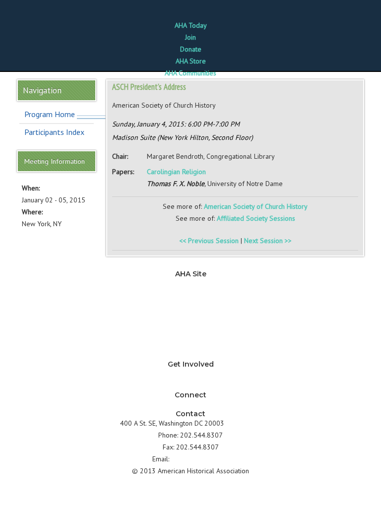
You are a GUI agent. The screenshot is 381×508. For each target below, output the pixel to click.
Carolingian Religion (176, 171)
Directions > (243, 423)
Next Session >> (268, 240)
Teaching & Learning (190, 295)
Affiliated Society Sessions (256, 218)
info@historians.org (200, 458)
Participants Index (54, 132)
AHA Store (191, 61)
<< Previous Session (209, 240)
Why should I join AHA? (190, 373)
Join (190, 37)
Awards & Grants (190, 342)
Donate (190, 49)
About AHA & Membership (190, 354)
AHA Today (191, 25)
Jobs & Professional (191, 307)
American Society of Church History (256, 206)
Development (190, 319)
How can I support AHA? (191, 385)
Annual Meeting (191, 330)
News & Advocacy (190, 283)
